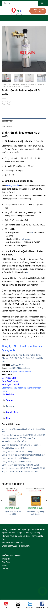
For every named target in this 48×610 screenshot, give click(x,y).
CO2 (31, 232)
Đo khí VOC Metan (10, 381)
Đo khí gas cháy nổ (10, 384)
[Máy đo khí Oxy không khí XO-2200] (35, 498)
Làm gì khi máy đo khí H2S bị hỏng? (16, 462)
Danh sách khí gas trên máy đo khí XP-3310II (20, 465)
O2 (27, 272)
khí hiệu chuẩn (12, 185)
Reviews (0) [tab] (7, 126)
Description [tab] (7, 121)
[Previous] (6, 48)
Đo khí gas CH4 (9, 378)
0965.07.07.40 (17, 365)
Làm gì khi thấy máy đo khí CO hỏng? (17, 452)
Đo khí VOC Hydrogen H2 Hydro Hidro (23, 86)
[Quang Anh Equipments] (16, 10)
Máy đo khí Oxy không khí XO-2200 (35, 513)
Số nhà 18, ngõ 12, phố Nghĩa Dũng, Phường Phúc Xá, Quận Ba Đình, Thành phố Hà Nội (22, 358)
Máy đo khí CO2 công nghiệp (14, 429)
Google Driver (12, 412)
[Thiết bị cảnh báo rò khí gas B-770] (12, 498)
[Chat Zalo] (42, 597)
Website (10, 394)
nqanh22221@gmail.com (19, 368)
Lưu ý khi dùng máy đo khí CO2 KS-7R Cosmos (21, 445)
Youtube (10, 400)
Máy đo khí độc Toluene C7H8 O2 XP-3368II (20, 471)
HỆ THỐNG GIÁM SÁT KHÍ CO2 (15, 442)
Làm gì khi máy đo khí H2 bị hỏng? (16, 458)
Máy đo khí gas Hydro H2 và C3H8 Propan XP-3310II (23, 468)
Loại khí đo (14, 85)
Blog (8, 418)
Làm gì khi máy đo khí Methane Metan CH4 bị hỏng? (23, 455)
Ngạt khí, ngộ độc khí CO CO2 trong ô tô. (19, 438)
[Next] (42, 48)
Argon (27, 239)
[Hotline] (42, 591)
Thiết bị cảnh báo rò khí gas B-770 (12, 513)
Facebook (11, 406)
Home (4, 85)
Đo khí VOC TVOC (28, 85)
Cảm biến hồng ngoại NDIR (13, 448)
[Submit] (42, 3)
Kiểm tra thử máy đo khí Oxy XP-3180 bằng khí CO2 (23, 435)
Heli (22, 239)
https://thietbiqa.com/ (21, 371)
